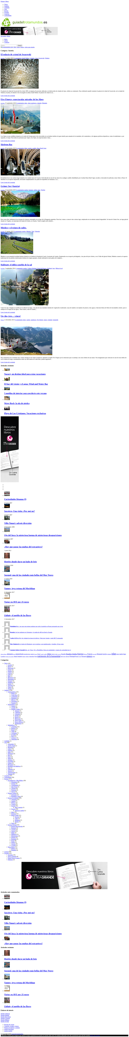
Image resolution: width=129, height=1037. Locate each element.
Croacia (13, 804)
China (9, 749)
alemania (10, 654)
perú (62, 656)
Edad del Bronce (42, 268)
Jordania (10, 760)
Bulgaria (13, 828)
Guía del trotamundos (17, 1034)
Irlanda (17, 821)
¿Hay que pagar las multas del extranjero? (23, 547)
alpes (25, 103)
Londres (3, 656)
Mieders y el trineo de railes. (14, 228)
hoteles (104, 654)
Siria (9, 768)
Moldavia (13, 834)
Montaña (44, 103)
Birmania (10, 747)
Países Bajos (11, 847)
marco (45, 320)
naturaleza (31, 656)
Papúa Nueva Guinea (14, 858)
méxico (27, 656)
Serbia (13, 842)
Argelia (10, 665)
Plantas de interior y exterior (12, 1027)
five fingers (40, 320)
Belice (13, 693)
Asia (5, 9)
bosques (31, 190)
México (13, 700)
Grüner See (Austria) (10, 186)
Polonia (13, 837)
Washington (18, 723)
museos (24, 656)
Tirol (33, 231)
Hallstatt (49, 268)
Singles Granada (5, 1018)
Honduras (14, 698)
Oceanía (6, 12)
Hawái (16, 717)
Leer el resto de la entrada (8, 95)
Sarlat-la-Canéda (19, 810)
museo (20, 656)
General (6, 851)
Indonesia (10, 753)
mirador (39, 103)
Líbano (10, 763)
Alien (25, 148)
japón (121, 654)
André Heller (25, 58)
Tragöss (43, 190)
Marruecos (11, 677)
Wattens (47, 58)
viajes (94, 656)
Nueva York (18, 720)
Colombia (14, 733)
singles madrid (8, 1031)
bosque (35, 654)
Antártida (6, 7)
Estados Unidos (71, 654)
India (9, 752)
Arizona (17, 711)
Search (20, 45)
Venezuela (14, 739)
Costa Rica (14, 695)
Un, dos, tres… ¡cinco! (11, 316)
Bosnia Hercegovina (17, 826)
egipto (56, 654)
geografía (94, 654)
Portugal (72, 656)
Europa (6, 11)
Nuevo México (19, 722)
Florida (17, 715)
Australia (10, 855)
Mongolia (10, 764)
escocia (59, 654)
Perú (12, 736)
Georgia (13, 829)
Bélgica (13, 802)
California (17, 712)
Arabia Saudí (11, 745)
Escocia (17, 817)
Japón (9, 758)
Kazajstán (10, 761)
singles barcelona (9, 1029)
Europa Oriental (12, 825)
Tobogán (37, 231)
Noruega (13, 790)
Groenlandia (14, 785)
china (49, 654)
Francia (89, 654)
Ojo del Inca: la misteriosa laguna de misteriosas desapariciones (33, 535)
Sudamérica (11, 725)
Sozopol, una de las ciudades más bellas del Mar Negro (28, 575)
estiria (35, 190)
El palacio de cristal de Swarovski (16, 54)
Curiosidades (7, 15)
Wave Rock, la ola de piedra (16, 403)
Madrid (16, 656)
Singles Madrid (5, 1015)
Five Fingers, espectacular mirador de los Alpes (22, 99)
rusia (80, 656)
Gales (16, 818)
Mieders (28, 231)
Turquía (83, 656)
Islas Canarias (18, 807)
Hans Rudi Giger (41, 148)
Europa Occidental (13, 798)
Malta (12, 832)
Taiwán (10, 771)
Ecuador (13, 734)
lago (39, 190)
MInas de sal (59, 268)
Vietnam (10, 774)
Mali (9, 676)
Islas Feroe (14, 787)
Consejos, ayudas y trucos (11, 1026)
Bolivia (13, 728)
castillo (34, 148)
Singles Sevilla (5, 1021)
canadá (42, 654)
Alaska (13, 706)
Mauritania (11, 679)
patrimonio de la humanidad (48, 656)
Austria (13, 801)
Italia (12, 812)
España (63, 654)
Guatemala (14, 696)
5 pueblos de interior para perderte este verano (25, 393)
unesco (89, 656)
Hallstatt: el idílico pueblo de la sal (16, 265)
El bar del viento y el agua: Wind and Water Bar (26, 384)
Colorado (17, 714)
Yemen (10, 688)
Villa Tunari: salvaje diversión (18, 523)
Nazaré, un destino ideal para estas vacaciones (25, 374)
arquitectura (27, 654)
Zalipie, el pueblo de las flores (17, 615)
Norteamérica (11, 704)
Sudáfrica (10, 682)
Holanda (99, 654)
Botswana (10, 668)
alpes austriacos (32, 103)
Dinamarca (14, 782)
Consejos (6, 14)
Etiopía (10, 671)
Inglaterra (17, 820)
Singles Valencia (5, 1013)
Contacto (6, 42)
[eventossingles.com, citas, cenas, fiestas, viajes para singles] (18, 47)
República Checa (16, 796)
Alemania (14, 799)
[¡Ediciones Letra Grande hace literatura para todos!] (29, 34)
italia (117, 654)
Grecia (13, 831)
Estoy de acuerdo (95, 1035)
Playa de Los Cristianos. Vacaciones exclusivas (25, 413)
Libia (9, 674)
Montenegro (14, 836)
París (36, 656)
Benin (9, 666)
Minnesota (18, 719)
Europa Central (12, 793)
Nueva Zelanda (12, 856)
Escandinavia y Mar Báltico (15, 780)
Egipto (9, 669)
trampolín (55, 320)
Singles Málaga (5, 1020)
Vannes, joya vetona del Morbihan (19, 588)
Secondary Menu (5, 36)
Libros (6, 41)
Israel (9, 756)
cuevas (53, 654)
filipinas (85, 654)
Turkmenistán (11, 772)
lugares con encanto (10, 656)
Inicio (5, 39)
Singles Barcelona (6, 1017)
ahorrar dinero (4, 654)
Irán (9, 755)
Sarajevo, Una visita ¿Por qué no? (19, 511)
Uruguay (13, 738)
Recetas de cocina (9, 1024)
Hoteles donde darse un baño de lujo (20, 561)
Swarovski (41, 58)
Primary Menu (5, 1)
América (6, 6)
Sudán (9, 684)
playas (67, 656)
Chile (12, 731)
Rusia (12, 840)
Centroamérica (12, 692)
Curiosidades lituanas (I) (15, 499)
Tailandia (10, 769)
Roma (77, 656)
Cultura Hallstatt (32, 268)
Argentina (14, 726)
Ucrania (13, 845)
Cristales (32, 58)
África (6, 4)
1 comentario (19, 268)
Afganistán (11, 744)
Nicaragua (14, 701)
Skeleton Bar (6, 144)
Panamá (13, 703)
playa (64, 656)
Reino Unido (14, 815)
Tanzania (10, 685)
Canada (13, 707)
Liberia (10, 673)
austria (30, 148)
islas (114, 653)
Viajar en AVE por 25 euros (16, 602)
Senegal (10, 681)
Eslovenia (14, 794)
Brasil (38, 654)
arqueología (19, 654)
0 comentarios (18, 58)
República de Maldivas (14, 766)
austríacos (33, 320)
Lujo (36, 58)
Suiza (12, 823)
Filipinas (10, 750)
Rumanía (13, 839)
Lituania (13, 788)
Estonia (13, 783)
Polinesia (10, 859)
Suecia (13, 791)
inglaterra (109, 654)
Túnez (9, 687)
